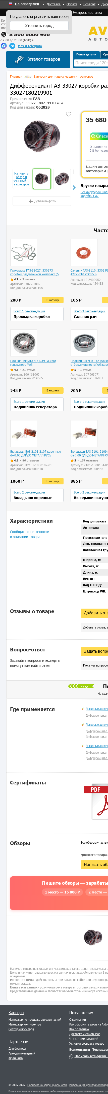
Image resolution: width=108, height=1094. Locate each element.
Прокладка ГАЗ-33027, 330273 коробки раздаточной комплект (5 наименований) (34, 272)
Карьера (16, 1012)
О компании (77, 1019)
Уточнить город (39, 25)
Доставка (54, 4)
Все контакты (79, 1049)
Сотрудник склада (21, 1029)
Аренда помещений (22, 1053)
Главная (16, 76)
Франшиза (16, 1058)
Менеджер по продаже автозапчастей (35, 1019)
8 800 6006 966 (29, 34)
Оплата (72, 4)
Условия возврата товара (86, 1043)
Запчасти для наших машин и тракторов (63, 76)
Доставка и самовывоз (84, 1034)
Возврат (89, 4)
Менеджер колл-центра (25, 1024)
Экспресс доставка (87, 12)
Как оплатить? (79, 1029)
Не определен (27, 4)
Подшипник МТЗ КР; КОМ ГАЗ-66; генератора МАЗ (33, 362)
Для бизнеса (17, 1048)
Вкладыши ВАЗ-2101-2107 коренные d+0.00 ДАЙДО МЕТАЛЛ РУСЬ (35, 453)
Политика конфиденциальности (47, 1084)
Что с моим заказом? (83, 1038)
